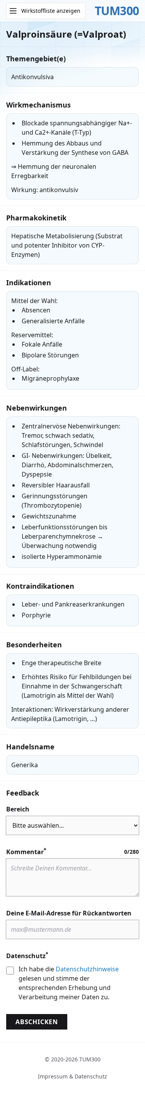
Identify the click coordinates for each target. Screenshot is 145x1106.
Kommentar (26, 851)
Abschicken (36, 1022)
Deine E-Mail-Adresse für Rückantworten (68, 913)
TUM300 (117, 11)
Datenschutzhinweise (87, 969)
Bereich (17, 809)
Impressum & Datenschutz (72, 1076)
